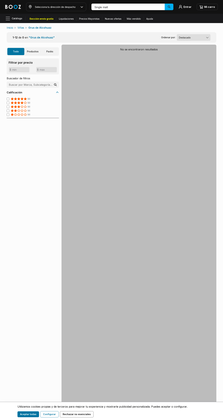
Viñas (20, 27)
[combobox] (193, 37)
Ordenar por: (168, 37)
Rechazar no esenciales (77, 414)
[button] (132, 7)
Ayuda (149, 18)
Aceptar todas (28, 414)
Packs (49, 51)
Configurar (49, 414)
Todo (16, 51)
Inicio (10, 27)
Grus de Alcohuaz (39, 27)
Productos (33, 51)
